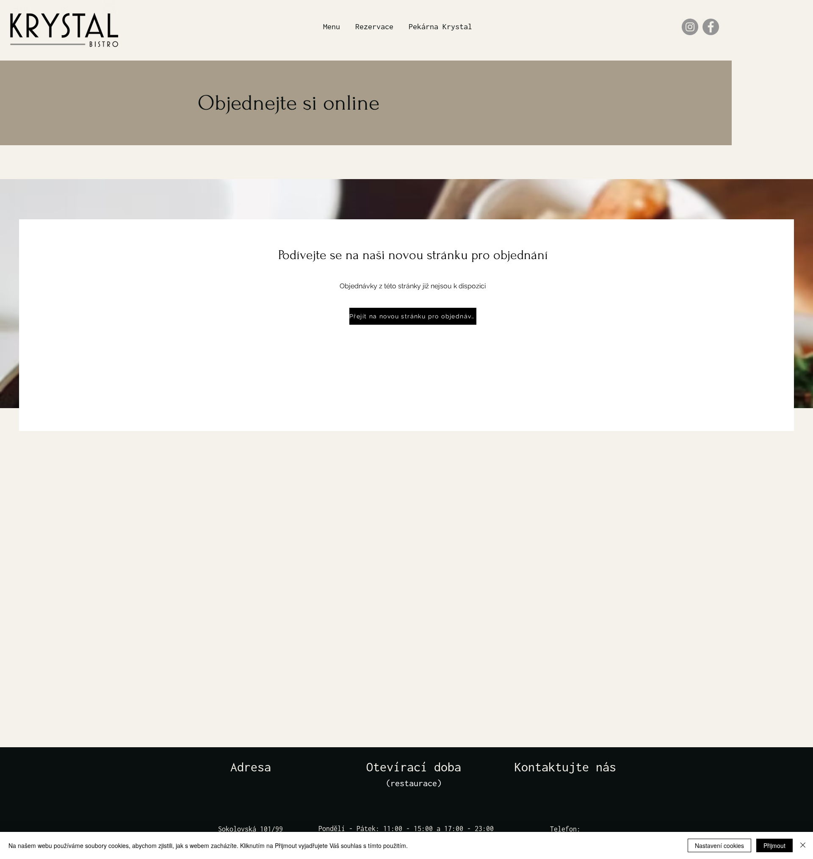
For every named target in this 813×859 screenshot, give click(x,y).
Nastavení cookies (719, 845)
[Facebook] (710, 27)
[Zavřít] (803, 845)
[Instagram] (690, 27)
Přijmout (774, 845)
